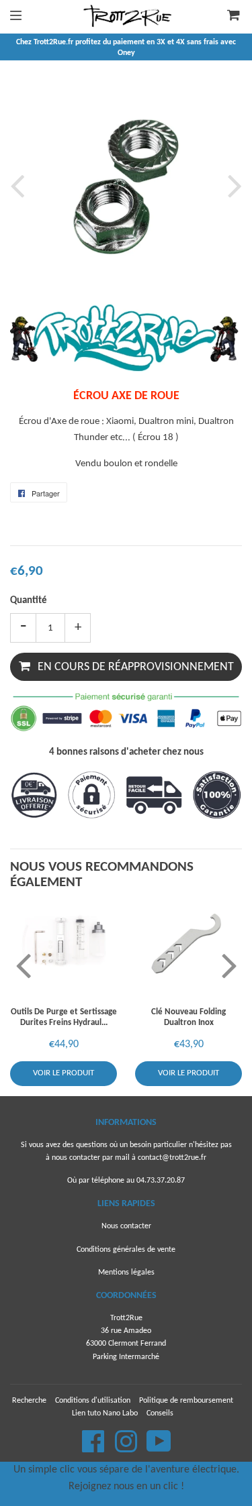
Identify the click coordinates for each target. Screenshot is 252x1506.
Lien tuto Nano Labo (105, 1413)
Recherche (29, 1401)
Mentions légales (126, 1273)
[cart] (229, 16)
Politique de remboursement (186, 1401)
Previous (20, 185)
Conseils (159, 1413)
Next (232, 185)
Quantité (28, 601)
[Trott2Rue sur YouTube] (159, 1449)
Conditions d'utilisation (92, 1401)
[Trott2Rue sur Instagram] (127, 1449)
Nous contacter (126, 1226)
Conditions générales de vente (126, 1250)
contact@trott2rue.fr (172, 1158)
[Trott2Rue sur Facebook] (94, 1449)
